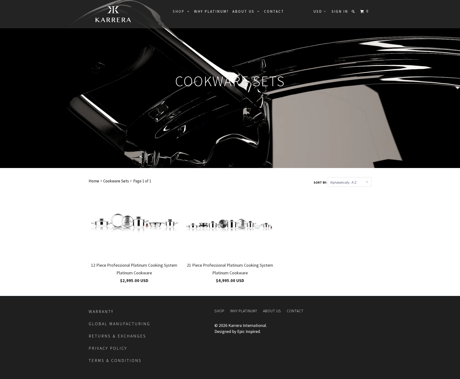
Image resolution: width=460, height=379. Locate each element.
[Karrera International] (113, 14)
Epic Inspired (248, 331)
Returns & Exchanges (118, 336)
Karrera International (247, 325)
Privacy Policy (109, 348)
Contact (274, 11)
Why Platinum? (211, 11)
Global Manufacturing (120, 323)
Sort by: (321, 182)
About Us (244, 11)
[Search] (354, 11)
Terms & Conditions (116, 360)
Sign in (340, 11)
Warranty (101, 311)
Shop (180, 11)
